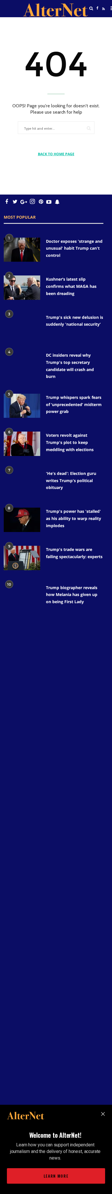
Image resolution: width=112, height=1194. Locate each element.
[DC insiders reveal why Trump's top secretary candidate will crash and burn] (22, 364)
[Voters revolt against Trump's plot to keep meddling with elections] (22, 444)
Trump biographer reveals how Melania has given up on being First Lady (71, 594)
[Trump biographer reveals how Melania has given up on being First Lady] (22, 596)
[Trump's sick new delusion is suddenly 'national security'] (22, 326)
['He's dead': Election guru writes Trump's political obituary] (22, 482)
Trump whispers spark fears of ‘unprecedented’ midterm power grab (74, 404)
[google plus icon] (24, 202)
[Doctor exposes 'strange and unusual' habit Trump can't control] (22, 250)
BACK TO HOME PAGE (56, 154)
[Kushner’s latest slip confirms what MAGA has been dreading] (22, 287)
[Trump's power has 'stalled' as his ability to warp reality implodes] (22, 520)
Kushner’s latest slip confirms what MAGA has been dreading (71, 286)
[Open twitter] (97, 23)
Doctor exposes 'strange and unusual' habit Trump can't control (74, 248)
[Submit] (89, 128)
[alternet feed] (102, 15)
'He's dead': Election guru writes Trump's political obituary (71, 480)
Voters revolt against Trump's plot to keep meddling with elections (70, 442)
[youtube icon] (49, 202)
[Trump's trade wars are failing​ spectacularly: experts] (22, 558)
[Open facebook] (97, 8)
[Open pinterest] (41, 202)
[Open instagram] (32, 202)
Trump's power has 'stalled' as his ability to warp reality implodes (73, 518)
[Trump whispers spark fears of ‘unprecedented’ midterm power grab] (22, 406)
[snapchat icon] (57, 202)
